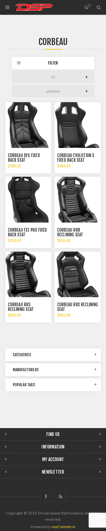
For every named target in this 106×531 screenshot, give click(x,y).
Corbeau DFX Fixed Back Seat (24, 158)
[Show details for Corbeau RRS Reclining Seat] (28, 274)
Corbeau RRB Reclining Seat (70, 232)
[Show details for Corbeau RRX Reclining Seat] (78, 274)
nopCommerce (63, 526)
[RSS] (60, 496)
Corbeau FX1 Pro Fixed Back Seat (27, 232)
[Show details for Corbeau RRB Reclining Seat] (78, 200)
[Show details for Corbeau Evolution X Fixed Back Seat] (78, 125)
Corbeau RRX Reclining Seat (77, 307)
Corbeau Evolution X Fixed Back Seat (75, 158)
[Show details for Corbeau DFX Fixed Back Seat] (28, 125)
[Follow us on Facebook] (46, 496)
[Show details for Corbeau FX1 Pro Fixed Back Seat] (28, 200)
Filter (53, 63)
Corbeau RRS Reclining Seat (21, 307)
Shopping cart (89, 5)
